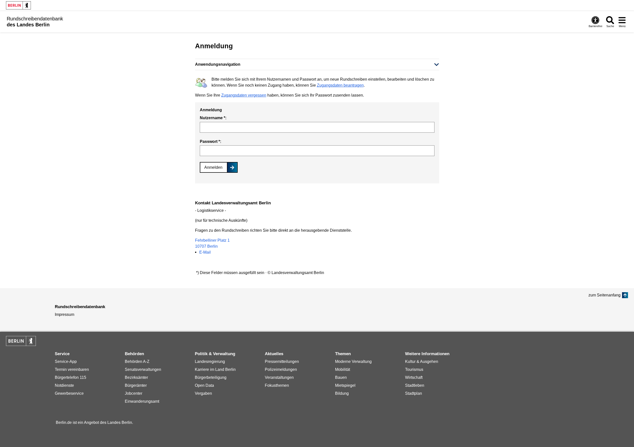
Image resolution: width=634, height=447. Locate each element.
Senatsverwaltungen (143, 369)
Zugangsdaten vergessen (243, 95)
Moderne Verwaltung (353, 361)
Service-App (66, 361)
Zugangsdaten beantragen (340, 85)
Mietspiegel (345, 385)
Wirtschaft (414, 377)
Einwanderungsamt (142, 401)
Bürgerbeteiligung (210, 377)
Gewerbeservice (69, 393)
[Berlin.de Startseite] (18, 5)
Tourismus (414, 369)
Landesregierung (210, 361)
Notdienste (64, 385)
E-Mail (205, 252)
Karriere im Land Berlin (215, 369)
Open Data (204, 385)
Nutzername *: (213, 118)
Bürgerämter (136, 385)
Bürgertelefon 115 (70, 377)
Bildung (342, 393)
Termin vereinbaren (72, 369)
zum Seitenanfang (604, 295)
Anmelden (213, 167)
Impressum (64, 314)
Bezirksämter (136, 377)
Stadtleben (414, 385)
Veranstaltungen (279, 377)
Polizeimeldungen (281, 369)
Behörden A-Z (137, 361)
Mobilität (342, 369)
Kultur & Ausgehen (421, 361)
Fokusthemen (277, 385)
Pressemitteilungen (282, 361)
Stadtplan (413, 393)
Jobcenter (133, 393)
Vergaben (203, 393)
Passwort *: (210, 141)
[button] (317, 64)
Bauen (341, 377)
